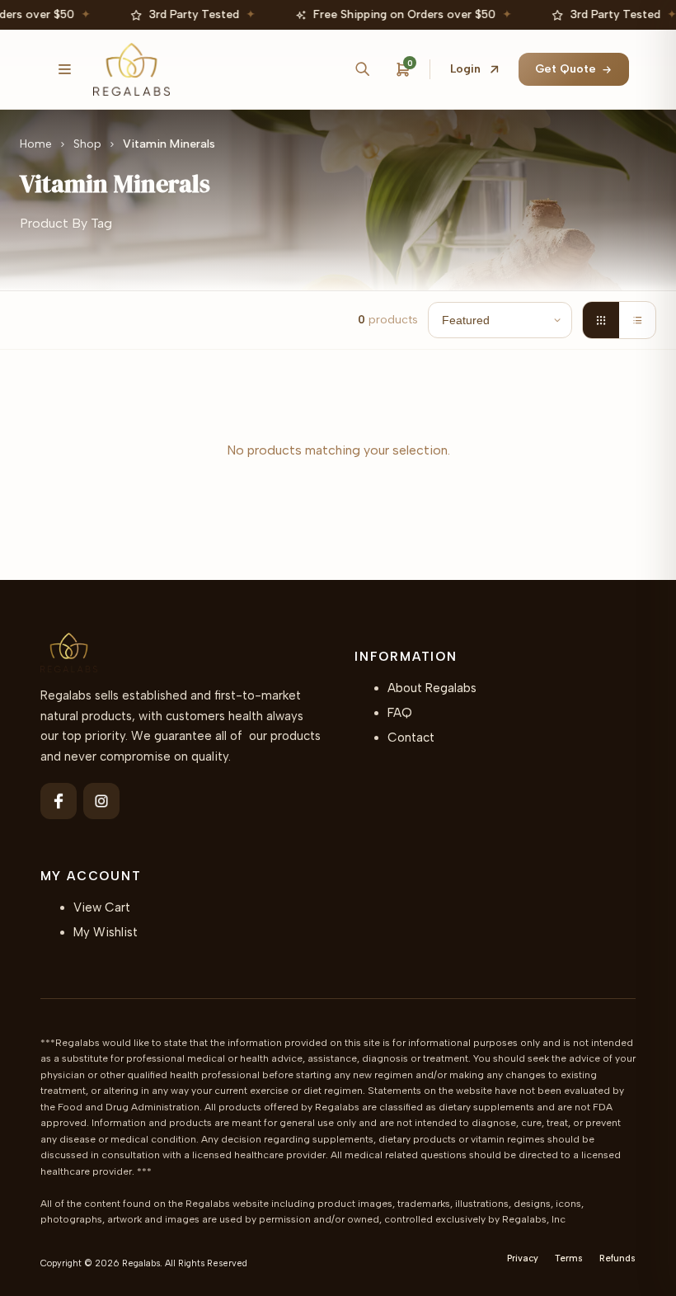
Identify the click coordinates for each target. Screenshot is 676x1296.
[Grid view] (601, 320)
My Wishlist (105, 932)
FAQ (399, 712)
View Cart (101, 907)
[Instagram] (101, 801)
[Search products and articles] (362, 69)
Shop (87, 144)
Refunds (617, 1258)
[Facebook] (58, 801)
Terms (569, 1258)
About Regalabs (431, 688)
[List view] (637, 320)
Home (36, 144)
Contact (410, 737)
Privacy (522, 1258)
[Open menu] (65, 69)
